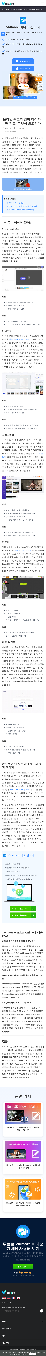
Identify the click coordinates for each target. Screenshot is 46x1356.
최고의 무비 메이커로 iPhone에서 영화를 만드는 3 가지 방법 (23, 1166)
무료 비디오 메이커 (23, 550)
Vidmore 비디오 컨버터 (23, 27)
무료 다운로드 (25, 61)
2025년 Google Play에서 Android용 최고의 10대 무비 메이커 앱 (23, 1204)
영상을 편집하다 (16, 9)
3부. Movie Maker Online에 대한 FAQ (20, 210)
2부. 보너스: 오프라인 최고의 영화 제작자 (21, 206)
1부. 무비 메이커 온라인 (15, 203)
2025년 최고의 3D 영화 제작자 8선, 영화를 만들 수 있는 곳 (23, 1129)
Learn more (22, 1354)
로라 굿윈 (8, 128)
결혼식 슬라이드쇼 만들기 (20, 339)
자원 (7, 9)
